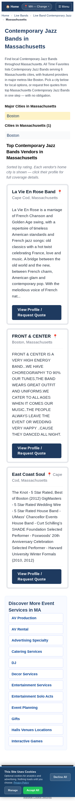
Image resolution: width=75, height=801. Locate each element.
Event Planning (25, 707)
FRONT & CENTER (31, 336)
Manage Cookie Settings (37, 797)
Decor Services (25, 674)
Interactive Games (27, 741)
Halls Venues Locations (32, 730)
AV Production (24, 618)
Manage (13, 790)
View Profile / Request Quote (32, 312)
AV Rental (20, 629)
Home (5, 15)
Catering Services (27, 651)
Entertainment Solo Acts (32, 696)
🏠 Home (12, 6)
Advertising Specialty (30, 640)
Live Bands (21, 15)
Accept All (33, 790)
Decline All (60, 777)
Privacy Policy (21, 782)
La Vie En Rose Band (33, 191)
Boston (13, 116)
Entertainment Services (32, 685)
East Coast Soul (28, 474)
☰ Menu (63, 6)
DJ (14, 663)
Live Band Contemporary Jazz (52, 15)
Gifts (16, 719)
